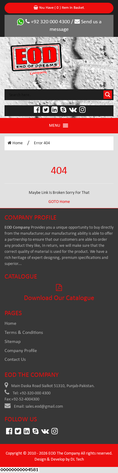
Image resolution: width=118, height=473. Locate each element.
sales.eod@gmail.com (44, 406)
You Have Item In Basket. (61, 8)
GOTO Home (59, 202)
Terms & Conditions (24, 332)
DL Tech (77, 459)
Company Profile (21, 350)
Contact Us (15, 359)
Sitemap (13, 341)
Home (17, 143)
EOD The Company (64, 453)
